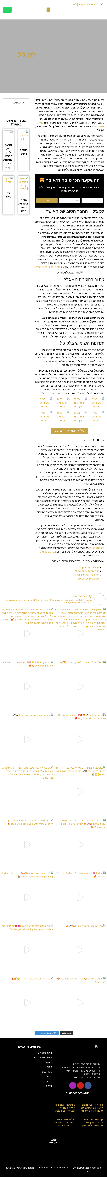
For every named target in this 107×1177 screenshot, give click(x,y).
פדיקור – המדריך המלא (86, 575)
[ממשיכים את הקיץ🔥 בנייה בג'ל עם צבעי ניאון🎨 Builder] (80, 1002)
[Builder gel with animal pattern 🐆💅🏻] (27, 739)
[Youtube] (80, 1085)
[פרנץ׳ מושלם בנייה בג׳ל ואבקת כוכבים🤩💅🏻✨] (80, 686)
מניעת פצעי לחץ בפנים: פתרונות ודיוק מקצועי (8, 156)
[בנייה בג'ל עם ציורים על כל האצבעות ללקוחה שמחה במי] (80, 844)
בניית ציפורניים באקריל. (47, 267)
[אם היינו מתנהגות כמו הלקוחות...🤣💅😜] (27, 1002)
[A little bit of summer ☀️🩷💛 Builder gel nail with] (27, 686)
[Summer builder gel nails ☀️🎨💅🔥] (80, 950)
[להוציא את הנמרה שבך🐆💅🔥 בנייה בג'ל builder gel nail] (27, 897)
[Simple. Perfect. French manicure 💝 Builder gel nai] (80, 897)
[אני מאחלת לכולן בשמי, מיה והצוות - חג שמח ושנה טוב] (27, 791)
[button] (48, 10)
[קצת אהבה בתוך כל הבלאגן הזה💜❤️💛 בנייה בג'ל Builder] (27, 950)
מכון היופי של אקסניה (87, 578)
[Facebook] (88, 1085)
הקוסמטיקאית (96, 548)
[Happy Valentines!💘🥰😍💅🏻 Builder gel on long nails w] (80, 739)
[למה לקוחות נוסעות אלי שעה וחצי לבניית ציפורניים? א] (80, 633)
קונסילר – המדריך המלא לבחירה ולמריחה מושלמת (65, 1107)
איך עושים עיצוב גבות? (87, 571)
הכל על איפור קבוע (89, 567)
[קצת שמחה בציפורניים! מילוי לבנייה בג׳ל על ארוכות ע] (80, 791)
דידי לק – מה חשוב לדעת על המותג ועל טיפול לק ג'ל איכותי (92, 1107)
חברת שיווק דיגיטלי (19, 1168)
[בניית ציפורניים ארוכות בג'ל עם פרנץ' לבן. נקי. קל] (27, 844)
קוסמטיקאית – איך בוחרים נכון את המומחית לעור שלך (92, 1122)
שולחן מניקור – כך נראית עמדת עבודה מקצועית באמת (64, 1122)
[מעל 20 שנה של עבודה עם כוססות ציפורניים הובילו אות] (27, 633)
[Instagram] (72, 1085)
